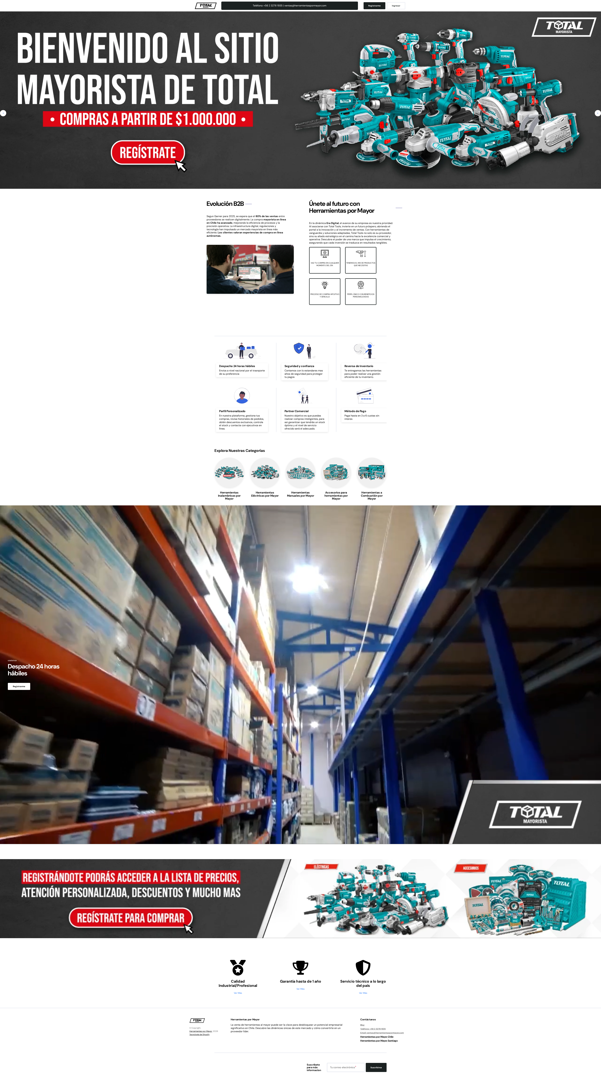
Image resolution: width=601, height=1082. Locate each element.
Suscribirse (376, 1067)
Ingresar (396, 5)
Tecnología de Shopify (199, 1034)
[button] (3, 113)
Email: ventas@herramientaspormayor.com (382, 1032)
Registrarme (374, 5)
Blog (362, 1025)
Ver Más (238, 993)
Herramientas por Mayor (200, 1031)
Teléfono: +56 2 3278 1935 (373, 1029)
